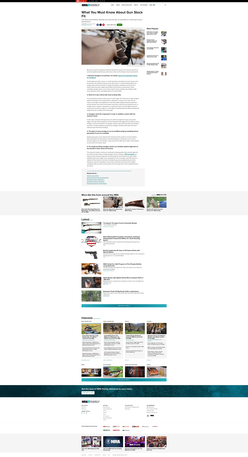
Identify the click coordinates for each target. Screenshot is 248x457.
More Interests (97, 318)
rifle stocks (118, 171)
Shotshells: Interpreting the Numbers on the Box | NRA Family (134, 351)
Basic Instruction (127, 5)
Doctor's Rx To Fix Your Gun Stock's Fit (97, 178)
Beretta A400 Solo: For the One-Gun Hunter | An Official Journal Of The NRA (156, 343)
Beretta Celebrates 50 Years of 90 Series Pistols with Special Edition (121, 251)
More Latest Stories (129, 305)
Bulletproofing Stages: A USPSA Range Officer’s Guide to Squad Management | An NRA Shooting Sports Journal (91, 344)
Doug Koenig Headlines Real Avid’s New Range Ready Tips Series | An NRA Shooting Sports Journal (90, 349)
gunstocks (94, 171)
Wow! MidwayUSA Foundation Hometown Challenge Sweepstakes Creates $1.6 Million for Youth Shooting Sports (121, 238)
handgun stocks (111, 171)
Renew (92, 1)
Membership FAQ (150, 410)
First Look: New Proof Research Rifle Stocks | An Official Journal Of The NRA (91, 210)
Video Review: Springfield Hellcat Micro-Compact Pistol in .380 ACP (123, 279)
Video (107, 284)
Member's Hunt (159, 339)
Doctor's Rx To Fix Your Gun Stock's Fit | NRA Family (155, 210)
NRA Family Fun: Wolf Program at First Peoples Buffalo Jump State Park (122, 265)
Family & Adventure (110, 226)
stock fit (98, 171)
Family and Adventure (107, 409)
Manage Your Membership (152, 412)
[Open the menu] (154, 4)
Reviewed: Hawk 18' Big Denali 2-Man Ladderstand (121, 291)
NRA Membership (150, 407)
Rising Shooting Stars (131, 364)
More (91, 220)
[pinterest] (103, 24)
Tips (126, 340)
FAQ (109, 455)
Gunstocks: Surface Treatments (95, 181)
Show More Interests (131, 380)
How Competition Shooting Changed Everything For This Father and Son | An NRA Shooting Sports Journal (112, 354)
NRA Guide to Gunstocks (126, 171)
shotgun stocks (104, 171)
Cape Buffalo (107, 340)
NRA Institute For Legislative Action (132, 407)
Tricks (132, 340)
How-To (136, 5)
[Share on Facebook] (97, 24)
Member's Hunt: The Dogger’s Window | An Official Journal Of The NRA (156, 337)
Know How (84, 340)
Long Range (89, 340)
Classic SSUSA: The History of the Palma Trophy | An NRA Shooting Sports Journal (112, 348)
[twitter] (100, 24)
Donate (96, 1)
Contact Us (84, 407)
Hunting (107, 296)
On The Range (143, 5)
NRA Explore (127, 409)
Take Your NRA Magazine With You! (90, 449)
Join (89, 1)
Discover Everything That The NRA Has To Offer (133, 449)
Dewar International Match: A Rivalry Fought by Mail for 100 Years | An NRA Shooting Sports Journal (112, 344)
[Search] (165, 5)
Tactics (129, 340)
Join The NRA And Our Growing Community (112, 449)
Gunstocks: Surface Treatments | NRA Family (134, 210)
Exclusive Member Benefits (152, 409)
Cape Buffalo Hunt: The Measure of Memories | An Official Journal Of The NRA (112, 337)
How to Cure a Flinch (93, 176)
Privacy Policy (84, 455)
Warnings (104, 455)
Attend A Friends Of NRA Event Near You (156, 449)
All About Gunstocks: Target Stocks (97, 183)
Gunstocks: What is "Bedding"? (95, 180)
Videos (118, 5)
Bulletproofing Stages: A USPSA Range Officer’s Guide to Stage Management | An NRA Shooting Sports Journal (91, 355)
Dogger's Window (151, 339)
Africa (114, 340)
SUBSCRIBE (88, 393)
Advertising (84, 409)
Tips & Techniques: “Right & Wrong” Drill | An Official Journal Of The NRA (134, 343)
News (112, 5)
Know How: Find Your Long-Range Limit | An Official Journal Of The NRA (90, 337)
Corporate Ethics (97, 455)
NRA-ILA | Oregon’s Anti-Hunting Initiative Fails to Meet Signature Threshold (156, 348)
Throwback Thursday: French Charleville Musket (120, 223)
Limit (93, 340)
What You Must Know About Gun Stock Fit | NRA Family (112, 210)
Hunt (111, 340)
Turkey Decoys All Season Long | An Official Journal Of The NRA (134, 337)
